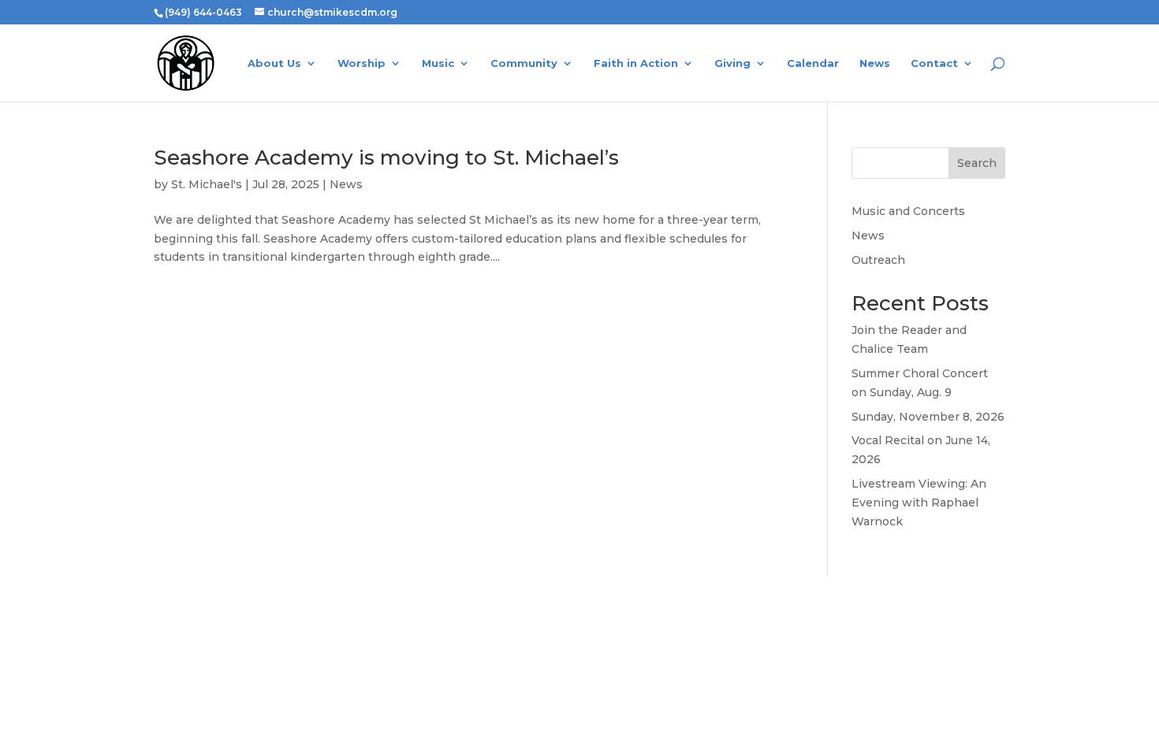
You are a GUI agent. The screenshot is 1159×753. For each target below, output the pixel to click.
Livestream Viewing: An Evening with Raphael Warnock (919, 503)
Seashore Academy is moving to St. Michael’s (386, 157)
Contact (934, 63)
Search (977, 163)
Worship (361, 63)
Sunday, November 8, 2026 (928, 417)
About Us (274, 63)
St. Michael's (206, 184)
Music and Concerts (908, 211)
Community (523, 63)
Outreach (878, 260)
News (874, 63)
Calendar (813, 63)
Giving (732, 63)
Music (438, 63)
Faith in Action (636, 63)
